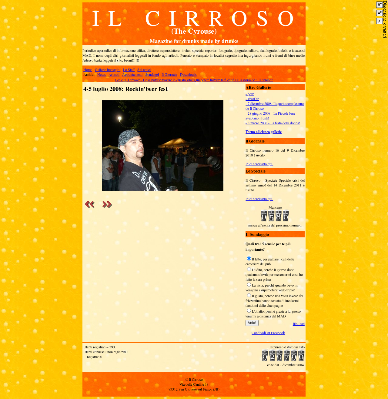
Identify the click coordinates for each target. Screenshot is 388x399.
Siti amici (144, 69)
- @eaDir (252, 98)
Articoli (114, 74)
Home (87, 69)
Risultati (299, 323)
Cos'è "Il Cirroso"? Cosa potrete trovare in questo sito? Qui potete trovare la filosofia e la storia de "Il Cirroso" (194, 79)
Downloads (188, 74)
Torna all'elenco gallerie (264, 131)
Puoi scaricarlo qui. (259, 163)
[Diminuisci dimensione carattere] (379, 21)
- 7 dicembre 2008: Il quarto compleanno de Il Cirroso (275, 106)
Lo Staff (129, 69)
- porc (250, 93)
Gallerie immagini (107, 69)
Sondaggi (152, 74)
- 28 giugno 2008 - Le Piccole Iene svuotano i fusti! (270, 115)
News (101, 74)
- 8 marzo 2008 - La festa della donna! (273, 122)
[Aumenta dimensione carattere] (379, 5)
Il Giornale (169, 74)
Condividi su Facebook (268, 332)
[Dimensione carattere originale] (379, 13)
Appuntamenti (132, 74)
